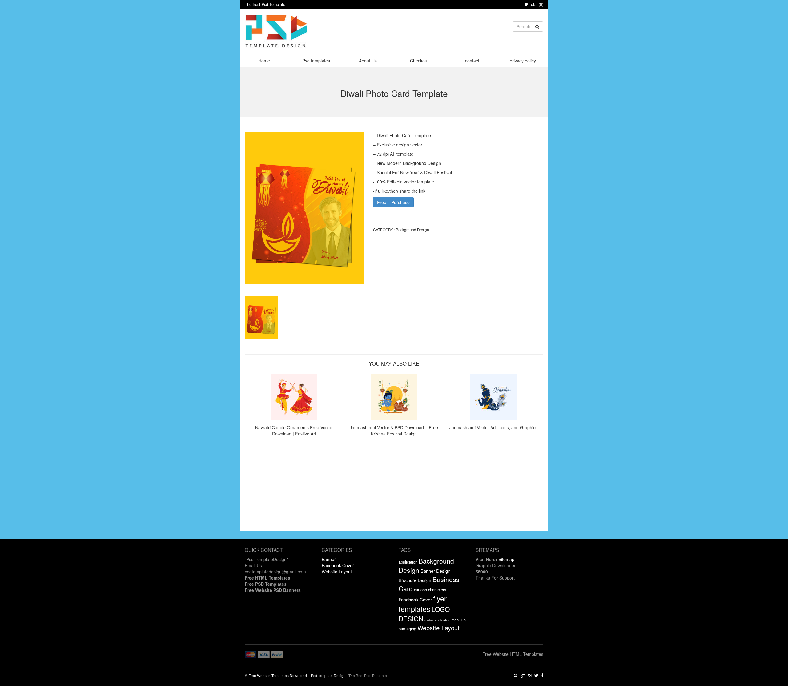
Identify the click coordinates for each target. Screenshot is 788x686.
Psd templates (316, 61)
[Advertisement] (394, 488)
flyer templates (423, 603)
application (408, 562)
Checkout (419, 61)
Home (264, 61)
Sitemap (506, 559)
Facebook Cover (338, 565)
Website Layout (337, 571)
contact (472, 61)
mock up (459, 619)
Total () (535, 4)
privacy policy (523, 61)
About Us (368, 61)
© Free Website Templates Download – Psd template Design (295, 675)
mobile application (437, 620)
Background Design (412, 229)
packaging (407, 629)
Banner (329, 559)
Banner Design (435, 571)
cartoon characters (430, 589)
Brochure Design (415, 580)
